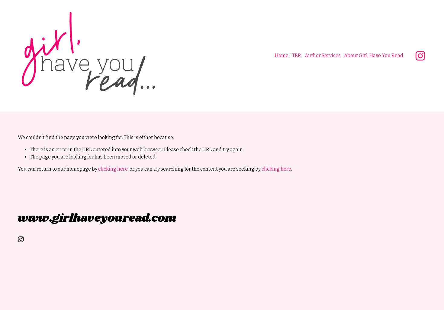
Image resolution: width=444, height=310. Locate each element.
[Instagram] (420, 56)
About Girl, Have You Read (373, 55)
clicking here (113, 169)
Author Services (323, 55)
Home (281, 55)
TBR (296, 55)
